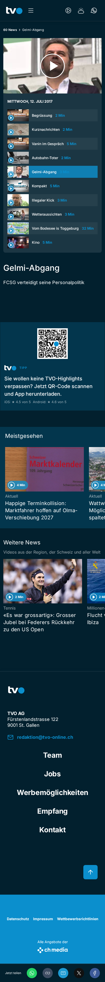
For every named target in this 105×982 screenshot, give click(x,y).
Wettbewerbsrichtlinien (77, 919)
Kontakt (52, 829)
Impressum (43, 919)
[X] (79, 973)
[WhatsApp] (32, 973)
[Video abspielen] (52, 65)
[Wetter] (81, 10)
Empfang (52, 811)
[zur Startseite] (14, 10)
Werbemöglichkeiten (52, 792)
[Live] (68, 10)
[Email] (63, 973)
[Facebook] (95, 973)
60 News (10, 30)
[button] (48, 973)
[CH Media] (52, 949)
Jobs (52, 773)
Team (52, 755)
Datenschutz (18, 919)
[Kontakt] (93, 10)
